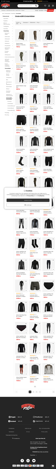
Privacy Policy (30, 195)
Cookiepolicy (41, 195)
